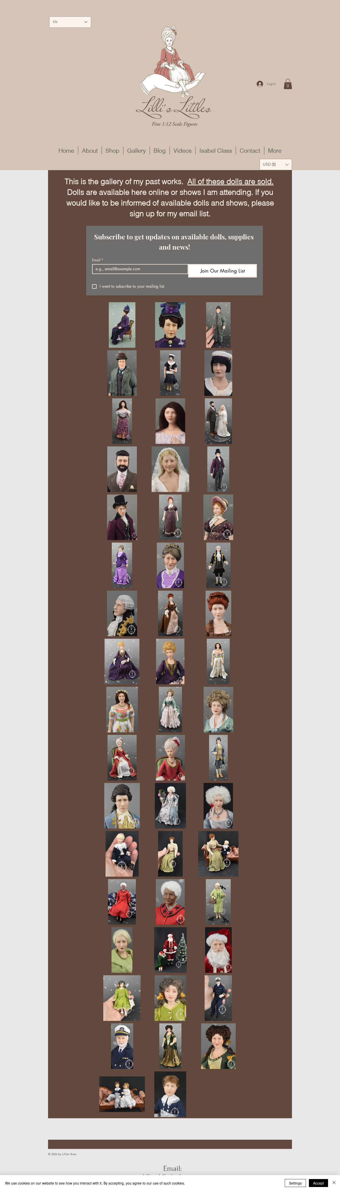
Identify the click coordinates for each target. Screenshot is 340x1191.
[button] (287, 84)
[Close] (334, 1183)
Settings (295, 1183)
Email (97, 260)
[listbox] (276, 164)
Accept (318, 1183)
